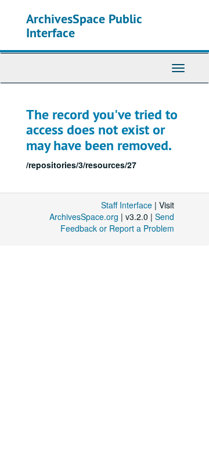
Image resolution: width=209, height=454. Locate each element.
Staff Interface (126, 205)
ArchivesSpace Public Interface (84, 25)
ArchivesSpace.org (83, 216)
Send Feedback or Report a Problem (117, 222)
